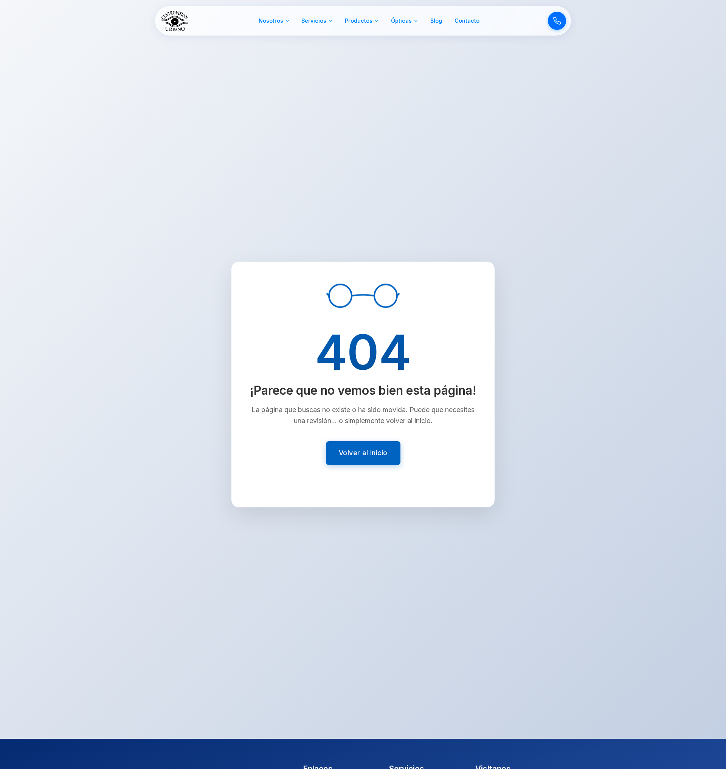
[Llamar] (557, 21)
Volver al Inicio (363, 453)
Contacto (467, 20)
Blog (436, 20)
